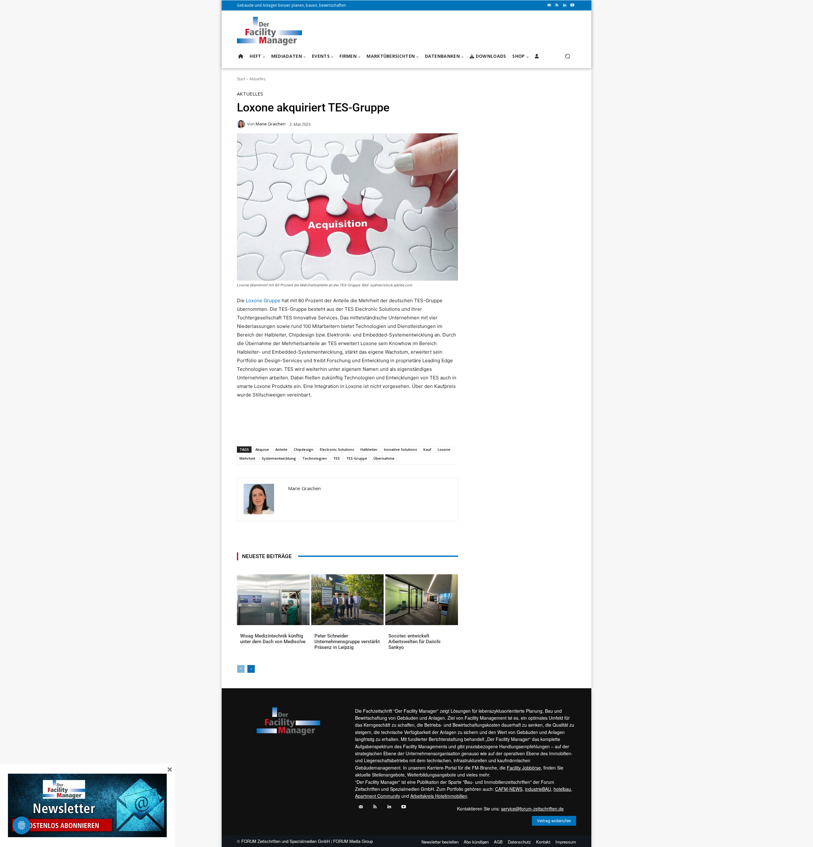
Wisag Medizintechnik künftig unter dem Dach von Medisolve (273, 638)
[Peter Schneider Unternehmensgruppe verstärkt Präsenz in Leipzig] (347, 599)
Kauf (427, 449)
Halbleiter (369, 449)
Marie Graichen (271, 124)
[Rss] (557, 5)
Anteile (281, 449)
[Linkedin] (564, 5)
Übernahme (383, 458)
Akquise (262, 449)
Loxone (444, 449)
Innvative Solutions (400, 449)
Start (241, 79)
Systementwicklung (279, 458)
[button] (567, 56)
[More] (357, 430)
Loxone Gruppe (263, 300)
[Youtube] (572, 5)
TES (336, 458)
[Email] (312, 430)
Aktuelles (257, 79)
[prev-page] (241, 669)
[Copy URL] (342, 430)
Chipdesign (303, 449)
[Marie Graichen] (242, 124)
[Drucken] (327, 430)
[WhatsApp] (283, 430)
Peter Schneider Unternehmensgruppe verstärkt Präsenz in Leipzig (347, 641)
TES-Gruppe (356, 458)
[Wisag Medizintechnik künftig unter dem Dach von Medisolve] (273, 599)
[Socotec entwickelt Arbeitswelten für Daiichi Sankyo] (421, 599)
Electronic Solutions (337, 449)
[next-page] (251, 669)
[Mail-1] (549, 5)
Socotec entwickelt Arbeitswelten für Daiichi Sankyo (414, 641)
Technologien (314, 458)
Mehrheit (247, 458)
